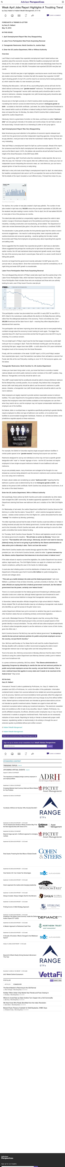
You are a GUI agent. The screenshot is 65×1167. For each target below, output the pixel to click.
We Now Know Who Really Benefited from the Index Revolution (24, 1003)
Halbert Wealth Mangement (13, 727)
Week (51, 980)
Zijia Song (7, 999)
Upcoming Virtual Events (14, 770)
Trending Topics (10, 765)
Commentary (17, 984)
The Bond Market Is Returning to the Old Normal (19, 988)
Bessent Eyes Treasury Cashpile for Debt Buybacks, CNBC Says (25, 1008)
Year (60, 980)
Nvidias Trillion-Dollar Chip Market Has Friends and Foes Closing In (26, 993)
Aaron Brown (8, 1004)
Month (55, 980)
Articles (7, 984)
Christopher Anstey (9, 1009)
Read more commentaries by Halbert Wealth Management (19, 736)
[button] (5, 15)
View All (20, 765)
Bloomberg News (18, 989)
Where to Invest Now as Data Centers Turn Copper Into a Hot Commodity (28, 998)
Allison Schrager (8, 989)
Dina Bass (7, 994)
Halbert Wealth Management (24, 10)
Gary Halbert (8, 10)
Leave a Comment (55, 15)
